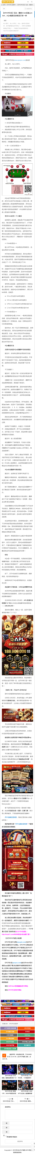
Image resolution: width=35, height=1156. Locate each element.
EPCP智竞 (22, 1056)
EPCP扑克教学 (11, 4)
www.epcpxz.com (20, 60)
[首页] (32, 1143)
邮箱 (6, 1128)
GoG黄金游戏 (10, 1038)
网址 (5, 1132)
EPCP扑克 (27, 1028)
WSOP (27, 1038)
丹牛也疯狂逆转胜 (21, 824)
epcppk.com (21, 942)
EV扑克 (27, 1031)
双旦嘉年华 (27, 1045)
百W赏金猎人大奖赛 (10, 1048)
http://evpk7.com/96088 (10, 934)
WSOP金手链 (10, 1045)
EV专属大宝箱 (10, 1031)
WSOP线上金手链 (27, 1042)
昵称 (6, 1123)
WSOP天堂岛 (10, 1042)
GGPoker (27, 1035)
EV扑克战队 (10, 1035)
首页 (4, 4)
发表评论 (29, 8)
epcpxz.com (17, 962)
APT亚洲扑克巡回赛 (10, 1028)
